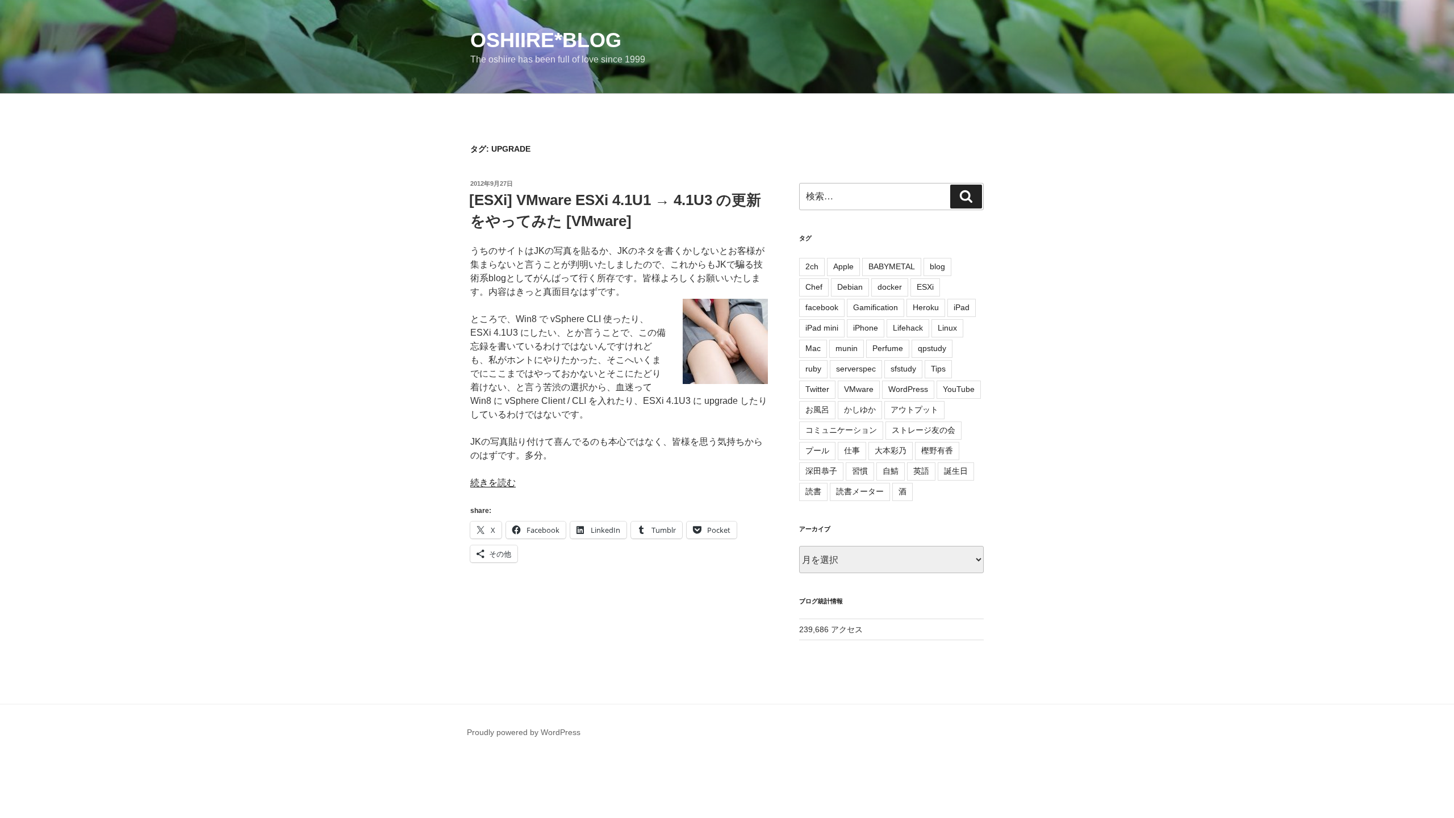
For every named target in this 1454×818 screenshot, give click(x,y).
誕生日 (956, 470)
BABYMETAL (891, 266)
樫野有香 (937, 450)
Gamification (875, 307)
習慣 (860, 470)
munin (846, 348)
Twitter (817, 389)
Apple (843, 266)
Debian (850, 286)
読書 (813, 491)
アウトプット (914, 409)
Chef (813, 286)
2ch (811, 266)
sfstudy (903, 368)
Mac (813, 348)
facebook (821, 307)
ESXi (925, 286)
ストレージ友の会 (923, 430)
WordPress (908, 389)
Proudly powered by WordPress (523, 732)
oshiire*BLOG (545, 40)
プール (817, 450)
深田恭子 (821, 470)
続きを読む (493, 482)
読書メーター (860, 491)
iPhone (865, 327)
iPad (962, 307)
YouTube (959, 389)
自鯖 (891, 470)
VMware (859, 389)
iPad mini (821, 327)
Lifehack (908, 327)
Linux (947, 327)
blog (937, 266)
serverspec (856, 368)
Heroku (926, 307)
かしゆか (860, 409)
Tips (938, 368)
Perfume (887, 348)
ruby (813, 368)
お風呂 (817, 409)
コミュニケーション (841, 430)
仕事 (852, 450)
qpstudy (932, 348)
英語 (921, 470)
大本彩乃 (890, 450)
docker (890, 286)
